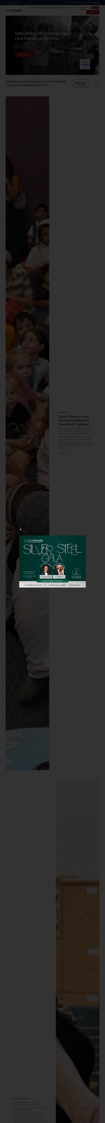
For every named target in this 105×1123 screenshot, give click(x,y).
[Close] (20, 529)
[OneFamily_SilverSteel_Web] (52, 529)
